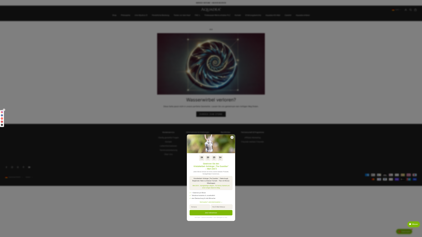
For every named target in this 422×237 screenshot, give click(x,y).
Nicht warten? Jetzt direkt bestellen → (211, 202)
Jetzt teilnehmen (211, 213)
